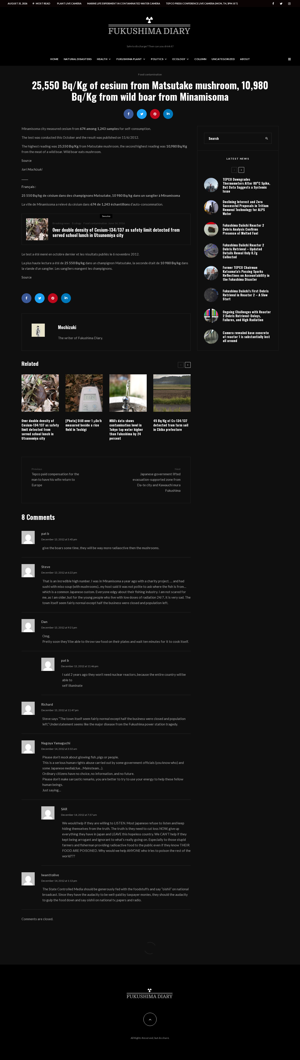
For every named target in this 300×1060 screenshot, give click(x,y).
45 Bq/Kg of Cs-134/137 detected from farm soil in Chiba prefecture (170, 425)
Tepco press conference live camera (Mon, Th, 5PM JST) (202, 3)
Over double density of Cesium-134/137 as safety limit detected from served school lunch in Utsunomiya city (116, 232)
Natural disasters (78, 59)
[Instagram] (289, 4)
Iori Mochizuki (32, 169)
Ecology (178, 59)
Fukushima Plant (129, 59)
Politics (157, 59)
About (245, 59)
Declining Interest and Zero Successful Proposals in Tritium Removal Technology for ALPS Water (245, 207)
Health (102, 59)
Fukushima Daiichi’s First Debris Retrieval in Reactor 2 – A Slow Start (246, 295)
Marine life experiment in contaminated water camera (123, 3)
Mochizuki (67, 327)
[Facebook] (273, 4)
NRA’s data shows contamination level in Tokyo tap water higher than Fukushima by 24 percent (126, 429)
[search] (266, 138)
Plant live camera (69, 3)
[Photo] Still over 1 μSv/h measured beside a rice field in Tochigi (83, 425)
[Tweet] (142, 114)
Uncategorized (223, 59)
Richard (47, 704)
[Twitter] (281, 4)
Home (54, 59)
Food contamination (150, 74)
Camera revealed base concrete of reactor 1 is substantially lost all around (246, 336)
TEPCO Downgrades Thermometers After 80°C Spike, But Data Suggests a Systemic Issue (246, 185)
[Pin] (155, 114)
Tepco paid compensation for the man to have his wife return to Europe (55, 477)
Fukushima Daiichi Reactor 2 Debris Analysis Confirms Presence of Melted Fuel (243, 229)
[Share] (129, 114)
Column (200, 59)
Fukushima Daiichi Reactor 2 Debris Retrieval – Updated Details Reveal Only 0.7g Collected (243, 251)
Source (27, 160)
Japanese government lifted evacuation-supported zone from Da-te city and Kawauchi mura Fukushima (157, 479)
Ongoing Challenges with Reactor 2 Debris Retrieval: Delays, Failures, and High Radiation (247, 316)
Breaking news (61, 223)
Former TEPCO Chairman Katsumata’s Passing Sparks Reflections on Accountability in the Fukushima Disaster (246, 273)
